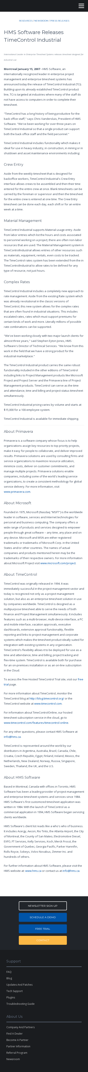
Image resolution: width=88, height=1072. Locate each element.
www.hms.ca (33, 871)
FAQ (9, 972)
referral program (16, 1053)
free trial (42, 928)
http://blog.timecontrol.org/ (46, 698)
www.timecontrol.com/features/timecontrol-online (36, 723)
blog (9, 978)
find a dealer (14, 1033)
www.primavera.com (17, 492)
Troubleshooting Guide (20, 1004)
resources (25, 20)
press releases (59, 20)
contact (42, 940)
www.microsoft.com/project (58, 563)
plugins (10, 997)
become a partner (17, 1040)
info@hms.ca (12, 737)
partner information (18, 1046)
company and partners (20, 1027)
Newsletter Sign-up (42, 905)
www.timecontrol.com (48, 703)
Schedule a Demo (43, 917)
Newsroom (13, 1059)
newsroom (41, 20)
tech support (14, 991)
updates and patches (19, 984)
